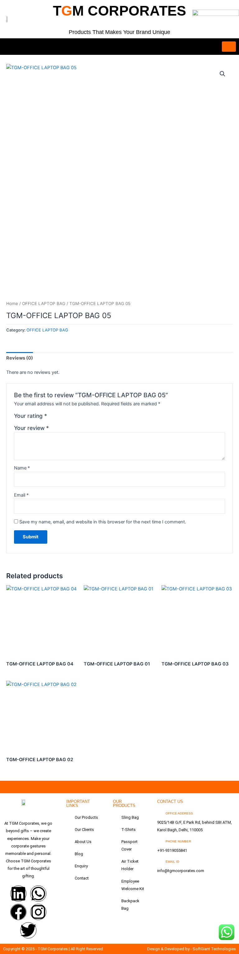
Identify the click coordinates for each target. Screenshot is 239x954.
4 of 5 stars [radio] (73, 417)
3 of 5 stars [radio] (66, 417)
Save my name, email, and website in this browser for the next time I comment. (102, 522)
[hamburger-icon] (229, 46)
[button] (222, 73)
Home (12, 303)
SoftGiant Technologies (214, 949)
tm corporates (119, 11)
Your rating (30, 416)
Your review (31, 428)
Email (21, 495)
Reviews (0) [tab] (19, 358)
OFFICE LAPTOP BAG (43, 303)
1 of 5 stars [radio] (52, 417)
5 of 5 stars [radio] (79, 417)
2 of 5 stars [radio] (59, 417)
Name (22, 468)
